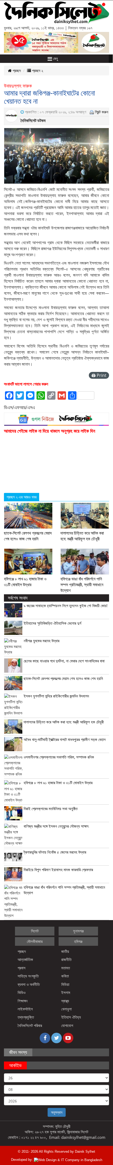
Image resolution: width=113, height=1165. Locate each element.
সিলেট (35, 930)
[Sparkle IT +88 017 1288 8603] (68, 1160)
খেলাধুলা (66, 1009)
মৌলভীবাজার (35, 941)
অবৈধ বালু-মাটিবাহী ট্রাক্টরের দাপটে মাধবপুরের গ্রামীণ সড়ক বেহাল (65, 739)
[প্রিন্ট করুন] (92, 111)
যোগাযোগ (67, 1025)
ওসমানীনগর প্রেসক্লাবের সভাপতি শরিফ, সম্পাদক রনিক (59, 757)
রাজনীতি (66, 959)
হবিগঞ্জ (78, 941)
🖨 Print (98, 375)
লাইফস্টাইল (25, 1009)
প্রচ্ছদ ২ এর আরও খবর (22, 496)
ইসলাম (65, 992)
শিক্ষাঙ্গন (23, 1000)
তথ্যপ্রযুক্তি (26, 1017)
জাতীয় (65, 951)
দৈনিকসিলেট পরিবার (30, 1025)
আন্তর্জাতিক (25, 959)
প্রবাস (21, 967)
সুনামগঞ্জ (78, 930)
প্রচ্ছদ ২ (37, 70)
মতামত (65, 967)
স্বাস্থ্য (65, 1000)
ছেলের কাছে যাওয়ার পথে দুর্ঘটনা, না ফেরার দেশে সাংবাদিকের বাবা (64, 660)
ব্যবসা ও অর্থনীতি (29, 984)
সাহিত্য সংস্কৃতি (28, 976)
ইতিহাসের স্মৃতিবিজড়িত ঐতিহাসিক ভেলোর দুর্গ (52, 623)
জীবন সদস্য (18, 1052)
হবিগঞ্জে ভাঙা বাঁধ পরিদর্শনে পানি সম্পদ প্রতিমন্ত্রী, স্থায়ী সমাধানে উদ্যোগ (81, 585)
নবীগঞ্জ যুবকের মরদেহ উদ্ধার (41, 640)
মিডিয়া (65, 984)
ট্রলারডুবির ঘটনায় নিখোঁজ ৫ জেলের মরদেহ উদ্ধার (55, 852)
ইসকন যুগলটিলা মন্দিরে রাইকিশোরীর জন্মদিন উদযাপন (56, 696)
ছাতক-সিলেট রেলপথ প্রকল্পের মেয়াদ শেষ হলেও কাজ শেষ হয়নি (28, 536)
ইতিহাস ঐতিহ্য (71, 1017)
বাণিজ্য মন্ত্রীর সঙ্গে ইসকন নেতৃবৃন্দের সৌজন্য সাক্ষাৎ (56, 826)
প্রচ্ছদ (16, 70)
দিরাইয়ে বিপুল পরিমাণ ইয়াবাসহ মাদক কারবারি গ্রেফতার (58, 869)
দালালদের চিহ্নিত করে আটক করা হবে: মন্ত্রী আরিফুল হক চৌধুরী (82, 536)
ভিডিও (21, 992)
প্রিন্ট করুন (101, 111)
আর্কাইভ (15, 1065)
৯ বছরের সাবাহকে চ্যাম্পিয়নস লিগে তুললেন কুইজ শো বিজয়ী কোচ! (65, 605)
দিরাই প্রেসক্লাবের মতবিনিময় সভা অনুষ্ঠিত (51, 808)
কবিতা (65, 976)
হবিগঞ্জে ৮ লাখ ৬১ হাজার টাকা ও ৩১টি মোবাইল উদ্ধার (25, 581)
